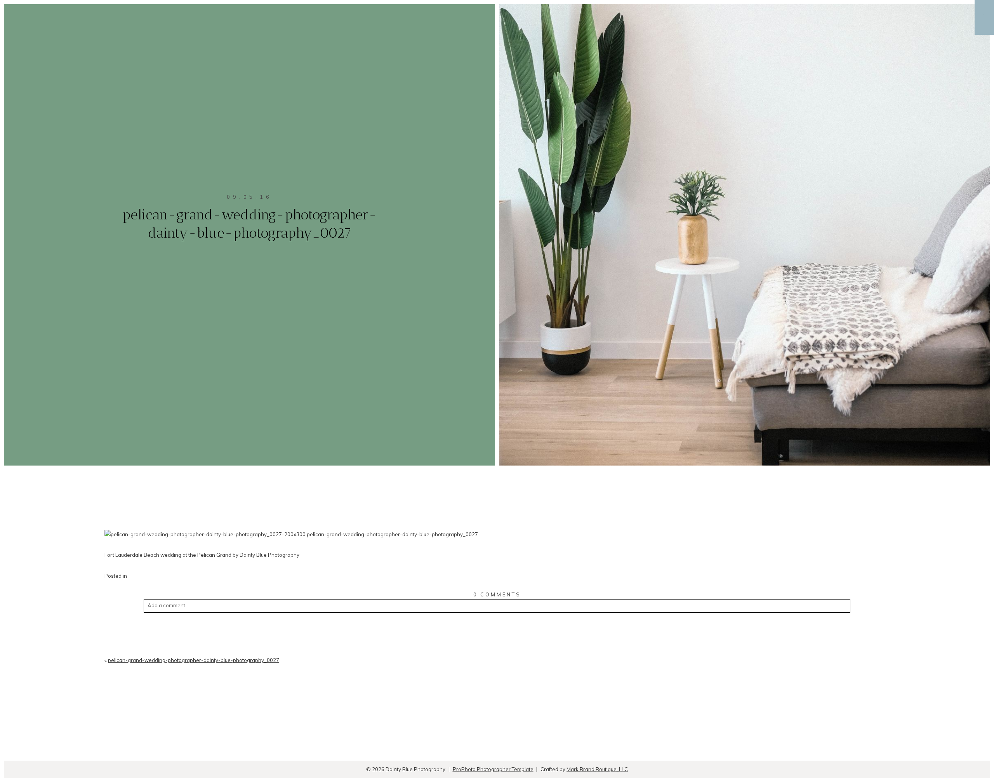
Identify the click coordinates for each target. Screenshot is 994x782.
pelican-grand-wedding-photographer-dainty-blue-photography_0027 (193, 660)
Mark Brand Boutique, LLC (597, 769)
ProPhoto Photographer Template (493, 769)
